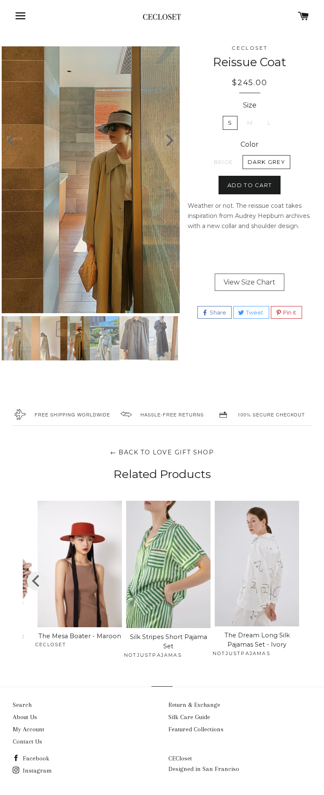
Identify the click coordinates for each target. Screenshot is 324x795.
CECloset (180, 758)
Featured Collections (196, 729)
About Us (25, 717)
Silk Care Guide (189, 717)
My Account (28, 729)
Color (249, 144)
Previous (14, 138)
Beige (223, 161)
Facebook (35, 758)
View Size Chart (249, 282)
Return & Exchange (194, 705)
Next (170, 138)
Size (249, 105)
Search (22, 705)
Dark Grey (266, 161)
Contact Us (27, 741)
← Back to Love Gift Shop (162, 452)
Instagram (36, 770)
